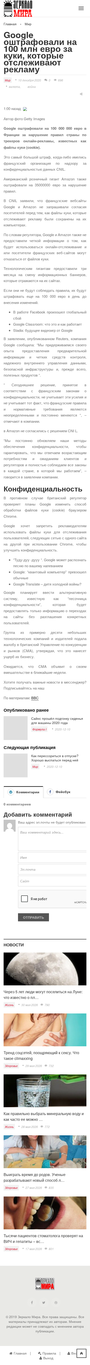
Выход (48, 1357)
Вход (75, 1353)
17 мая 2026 (33, 1249)
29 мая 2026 (33, 1066)
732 (51, 1066)
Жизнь (9, 1005)
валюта (14, 86)
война (32, 86)
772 (47, 1127)
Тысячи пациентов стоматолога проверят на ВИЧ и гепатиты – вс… (43, 1238)
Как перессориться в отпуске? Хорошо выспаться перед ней (54, 758)
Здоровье (11, 1066)
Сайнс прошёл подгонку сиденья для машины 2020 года (57, 720)
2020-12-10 (62, 729)
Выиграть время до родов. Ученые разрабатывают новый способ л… (35, 1177)
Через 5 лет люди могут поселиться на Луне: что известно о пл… (43, 994)
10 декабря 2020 (29, 80)
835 (51, 1188)
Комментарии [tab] (27, 791)
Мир (28, 23)
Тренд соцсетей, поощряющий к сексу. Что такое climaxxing (41, 1055)
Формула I (39, 729)
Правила (49, 1353)
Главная (10, 23)
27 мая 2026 (33, 1188)
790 (47, 1005)
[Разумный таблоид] (22, 9)
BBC (35, 697)
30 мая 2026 (29, 1005)
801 (51, 1249)
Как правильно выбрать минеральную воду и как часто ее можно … (44, 1116)
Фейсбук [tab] (62, 791)
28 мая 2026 (29, 1127)
